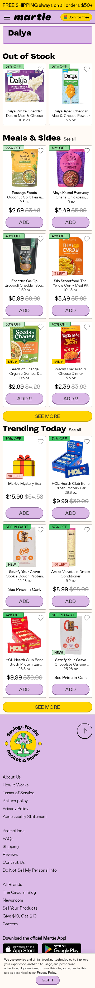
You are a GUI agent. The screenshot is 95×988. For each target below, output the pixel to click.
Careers (10, 923)
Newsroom (13, 899)
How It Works (16, 784)
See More (47, 416)
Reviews (10, 854)
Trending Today (34, 429)
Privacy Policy (15, 808)
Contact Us (14, 862)
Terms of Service (18, 792)
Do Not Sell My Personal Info (30, 869)
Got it (48, 980)
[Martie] (32, 17)
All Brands (12, 884)
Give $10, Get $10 (19, 915)
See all (70, 138)
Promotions (14, 830)
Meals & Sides (32, 138)
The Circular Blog (19, 892)
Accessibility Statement (25, 816)
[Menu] (7, 17)
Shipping (11, 846)
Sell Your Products (20, 907)
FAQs (8, 838)
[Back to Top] (84, 730)
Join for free (79, 17)
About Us (12, 776)
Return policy (15, 800)
